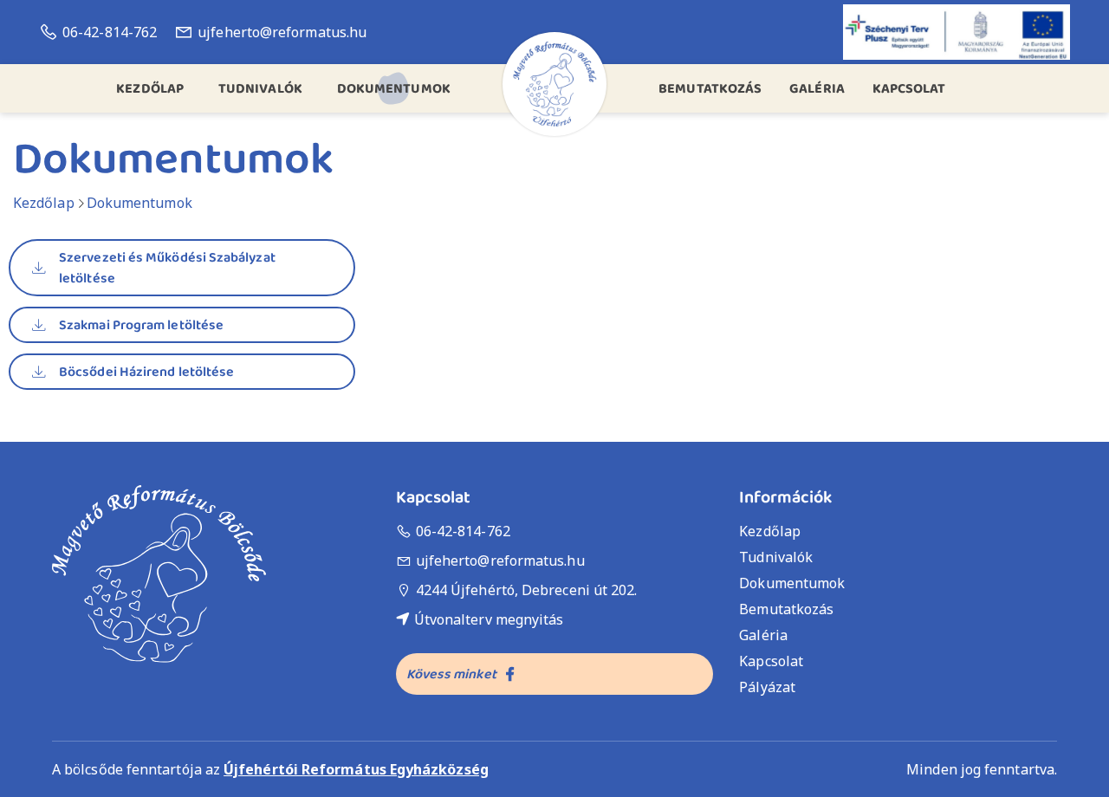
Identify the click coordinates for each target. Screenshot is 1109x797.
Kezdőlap (44, 202)
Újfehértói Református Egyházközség (356, 769)
